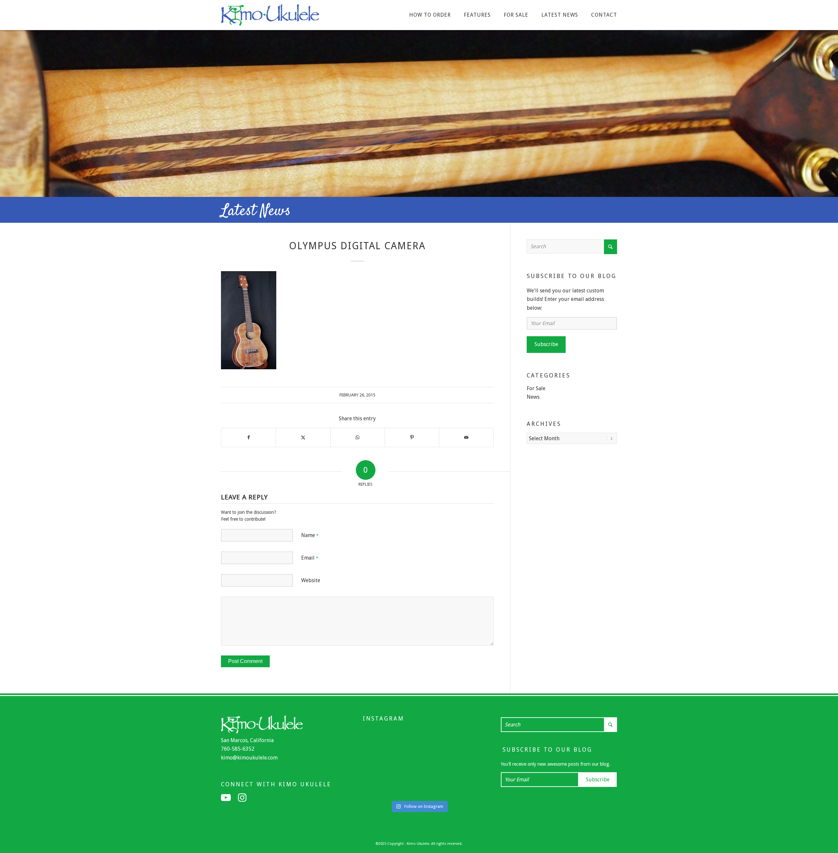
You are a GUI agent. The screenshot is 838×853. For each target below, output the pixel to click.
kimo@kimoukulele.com (249, 758)
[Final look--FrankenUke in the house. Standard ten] (379, 738)
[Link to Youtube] (226, 798)
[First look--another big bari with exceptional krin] (459, 763)
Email (309, 558)
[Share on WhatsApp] (358, 437)
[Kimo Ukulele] (270, 16)
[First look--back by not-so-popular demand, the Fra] (419, 763)
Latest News (256, 211)
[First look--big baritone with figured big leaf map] (459, 738)
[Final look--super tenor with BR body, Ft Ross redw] (379, 763)
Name (310, 535)
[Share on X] (303, 437)
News (533, 397)
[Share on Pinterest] (412, 437)
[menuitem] (430, 15)
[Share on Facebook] (248, 437)
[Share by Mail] (466, 437)
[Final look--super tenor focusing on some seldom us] (419, 738)
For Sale (536, 388)
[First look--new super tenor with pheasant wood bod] (379, 788)
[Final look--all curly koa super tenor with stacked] (419, 788)
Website (310, 580)
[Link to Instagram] (242, 798)
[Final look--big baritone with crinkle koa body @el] (459, 788)
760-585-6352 (237, 749)
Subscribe (546, 344)
